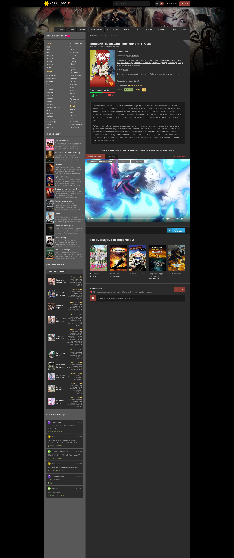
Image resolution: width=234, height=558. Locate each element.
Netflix (72, 110)
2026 (126, 51)
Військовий (50, 93)
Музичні (73, 58)
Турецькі (148, 29)
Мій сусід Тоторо (57, 495)
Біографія (50, 84)
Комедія (49, 128)
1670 (52, 483)
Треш (72, 87)
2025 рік (49, 50)
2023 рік (49, 56)
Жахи (72, 96)
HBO (71, 112)
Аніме (126, 29)
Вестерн (49, 90)
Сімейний (73, 78)
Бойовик (49, 87)
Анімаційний (51, 75)
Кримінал (73, 46)
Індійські (161, 29)
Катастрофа (51, 122)
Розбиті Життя (56, 471)
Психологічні (75, 73)
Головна (59, 29)
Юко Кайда (172, 63)
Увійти (185, 4)
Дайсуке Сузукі (132, 56)
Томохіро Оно (175, 60)
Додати (179, 290)
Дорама (49, 98)
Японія (120, 51)
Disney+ (73, 115)
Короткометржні (76, 43)
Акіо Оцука (146, 63)
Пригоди (73, 70)
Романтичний (75, 76)
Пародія (73, 67)
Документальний (53, 107)
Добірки (173, 29)
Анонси (184, 29)
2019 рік (49, 67)
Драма (49, 101)
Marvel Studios (76, 124)
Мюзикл (73, 61)
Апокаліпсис (51, 78)
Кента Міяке (130, 60)
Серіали (82, 29)
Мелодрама (74, 52)
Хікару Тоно (153, 60)
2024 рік (49, 53)
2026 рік (49, 47)
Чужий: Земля (56, 431)
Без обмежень (56, 446)
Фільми (71, 29)
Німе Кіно (74, 64)
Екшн (48, 110)
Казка (48, 125)
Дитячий (49, 104)
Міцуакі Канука (123, 63)
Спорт (72, 81)
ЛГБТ (72, 49)
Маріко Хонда (141, 60)
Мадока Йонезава (132, 65)
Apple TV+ (74, 121)
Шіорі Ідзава (164, 60)
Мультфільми (96, 29)
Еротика (49, 113)
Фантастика (74, 99)
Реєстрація (172, 4)
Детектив (50, 95)
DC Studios (74, 127)
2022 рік (49, 58)
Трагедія (73, 84)
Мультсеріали (113, 29)
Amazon (73, 118)
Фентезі (73, 102)
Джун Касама (135, 63)
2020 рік (49, 64)
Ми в (178, 230)
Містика (73, 55)
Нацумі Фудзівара (159, 63)
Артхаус (49, 81)
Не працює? (179, 157)
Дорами (137, 29)
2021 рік (49, 61)
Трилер (73, 90)
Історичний (50, 119)
